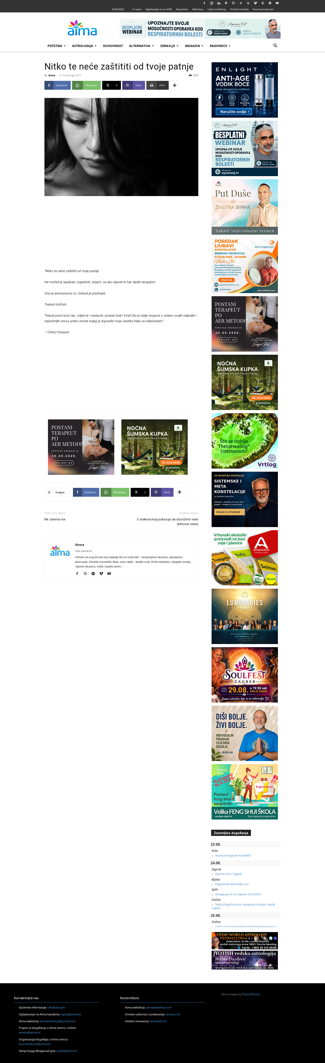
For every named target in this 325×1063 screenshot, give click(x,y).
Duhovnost (113, 46)
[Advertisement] (121, 233)
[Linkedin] (219, 3)
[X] (248, 3)
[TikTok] (240, 3)
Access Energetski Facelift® (232, 855)
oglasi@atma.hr (71, 1014)
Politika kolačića (239, 9)
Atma (51, 75)
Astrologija (82, 46)
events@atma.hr (30, 1032)
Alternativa (139, 46)
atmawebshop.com (159, 1007)
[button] (275, 46)
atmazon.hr (173, 1014)
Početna (55, 46)
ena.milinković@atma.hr (35, 1044)
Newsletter (182, 9)
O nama (136, 9)
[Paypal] (226, 3)
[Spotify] (94, 573)
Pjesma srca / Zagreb (228, 874)
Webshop (197, 9)
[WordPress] (270, 3)
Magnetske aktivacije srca (232, 884)
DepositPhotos (251, 994)
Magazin (192, 46)
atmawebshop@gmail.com (57, 1021)
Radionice (218, 46)
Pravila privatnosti (263, 9)
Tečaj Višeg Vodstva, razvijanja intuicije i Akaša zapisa (243, 906)
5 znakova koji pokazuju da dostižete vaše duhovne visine (167, 521)
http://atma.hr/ (83, 551)
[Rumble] (233, 3)
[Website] (262, 3)
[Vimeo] (255, 3)
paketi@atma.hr (67, 1051)
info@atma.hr (56, 1007)
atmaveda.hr (158, 1021)
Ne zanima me (54, 519)
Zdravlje (167, 46)
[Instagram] (211, 3)
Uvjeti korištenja (216, 9)
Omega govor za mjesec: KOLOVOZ (238, 894)
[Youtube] (277, 3)
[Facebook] (204, 3)
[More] (174, 85)
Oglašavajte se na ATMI (158, 9)
